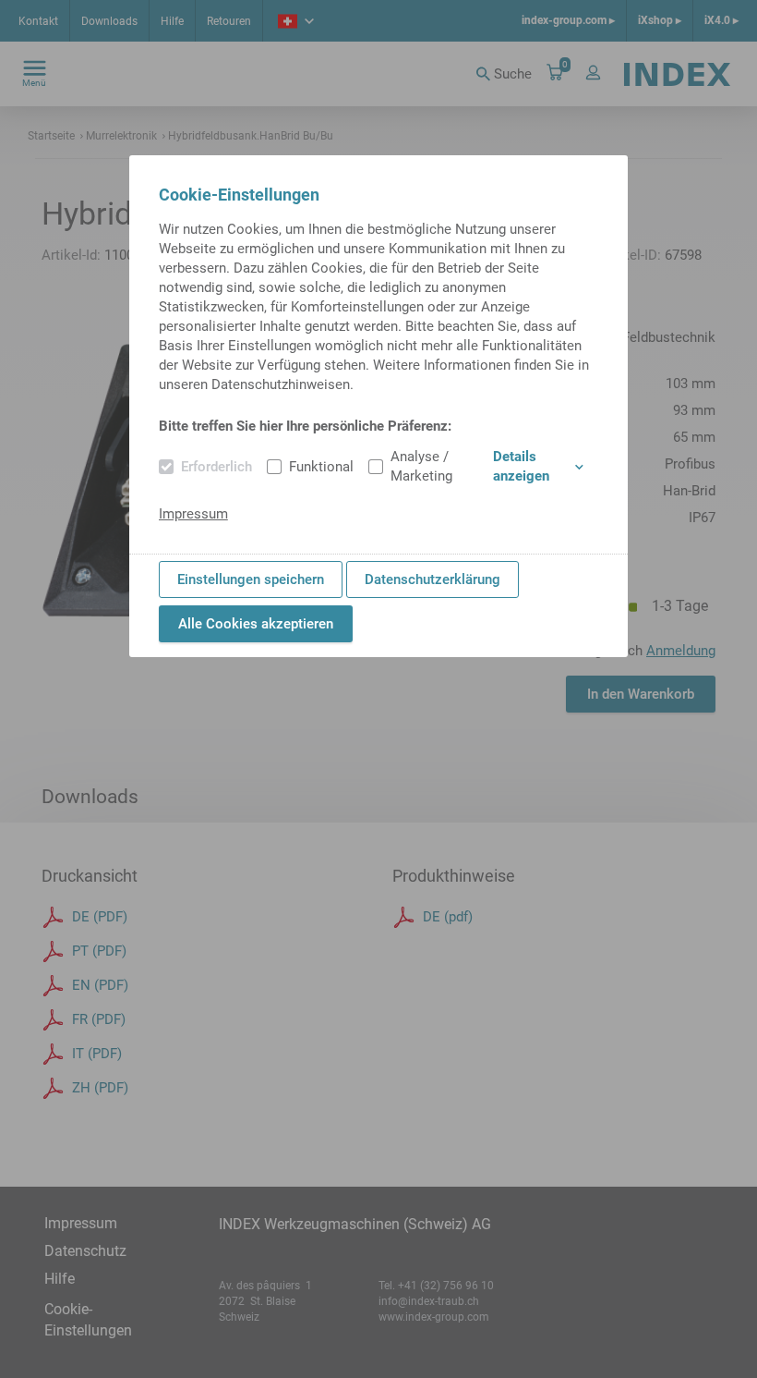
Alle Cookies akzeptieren (255, 624)
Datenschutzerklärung (432, 579)
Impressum (193, 514)
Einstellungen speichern (250, 579)
